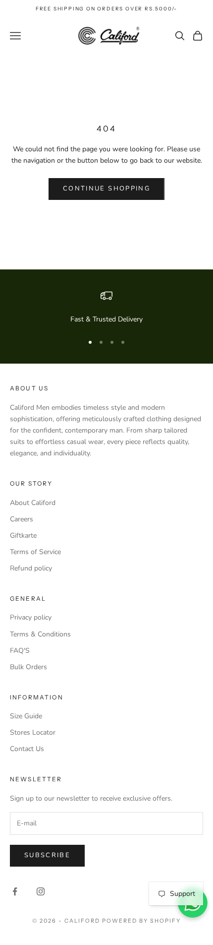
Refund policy (31, 568)
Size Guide (26, 716)
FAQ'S (20, 650)
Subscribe (47, 855)
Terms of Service (35, 552)
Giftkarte (23, 535)
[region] (106, 307)
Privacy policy (31, 617)
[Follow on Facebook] (15, 891)
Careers (21, 519)
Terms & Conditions (40, 634)
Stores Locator (32, 732)
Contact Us (27, 749)
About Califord (32, 502)
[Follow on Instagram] (41, 891)
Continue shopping (106, 188)
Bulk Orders (28, 667)
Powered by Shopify (141, 920)
